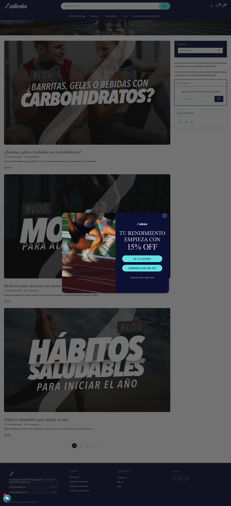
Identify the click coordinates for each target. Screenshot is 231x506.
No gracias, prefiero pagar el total (142, 277)
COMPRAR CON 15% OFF (142, 268)
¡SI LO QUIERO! (142, 258)
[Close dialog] (164, 215)
